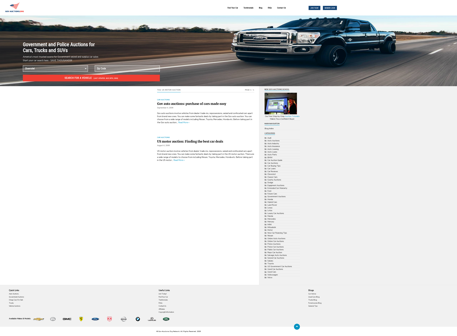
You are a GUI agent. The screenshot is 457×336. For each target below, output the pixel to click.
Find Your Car (232, 8)
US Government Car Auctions (279, 266)
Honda (270, 199)
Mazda (270, 216)
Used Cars (271, 272)
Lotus (269, 210)
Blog (260, 8)
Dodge (270, 182)
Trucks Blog (312, 300)
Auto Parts (272, 154)
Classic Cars (272, 177)
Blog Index (269, 128)
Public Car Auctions (275, 249)
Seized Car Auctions (275, 258)
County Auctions (274, 179)
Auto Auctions (273, 140)
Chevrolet (271, 174)
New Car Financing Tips (277, 233)
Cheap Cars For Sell (16, 300)
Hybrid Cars (272, 202)
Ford (269, 191)
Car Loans (271, 168)
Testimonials (248, 8)
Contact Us (281, 8)
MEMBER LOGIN (330, 8)
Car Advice (312, 294)
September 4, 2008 (165, 108)
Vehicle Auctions (14, 306)
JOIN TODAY (314, 8)
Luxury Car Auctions (275, 213)
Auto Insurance (273, 146)
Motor (270, 230)
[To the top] (297, 327)
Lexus (269, 207)
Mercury (270, 221)
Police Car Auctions (275, 247)
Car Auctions (163, 100)
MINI (269, 224)
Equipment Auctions (275, 185)
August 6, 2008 (163, 145)
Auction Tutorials (292, 116)
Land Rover (272, 205)
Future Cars (272, 193)
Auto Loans (272, 152)
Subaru (270, 261)
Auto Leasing (273, 149)
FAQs (270, 8)
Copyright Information (166, 312)
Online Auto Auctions (276, 238)
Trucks (11, 303)
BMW (270, 157)
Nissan (270, 235)
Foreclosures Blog (314, 303)
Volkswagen (272, 274)
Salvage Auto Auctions (277, 255)
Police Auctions (274, 244)
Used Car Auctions (275, 269)
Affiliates (162, 309)
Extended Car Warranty (277, 188)
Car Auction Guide (274, 160)
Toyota (270, 263)
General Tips (313, 306)
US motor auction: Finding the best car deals (190, 141)
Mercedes (271, 219)
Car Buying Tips (274, 166)
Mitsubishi (271, 227)
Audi (269, 138)
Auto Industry (273, 143)
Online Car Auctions (275, 241)
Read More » (183, 122)
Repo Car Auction (274, 252)
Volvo (269, 277)
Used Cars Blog (314, 297)
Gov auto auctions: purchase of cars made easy (191, 104)
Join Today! (163, 294)
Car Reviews (272, 171)
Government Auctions (276, 196)
